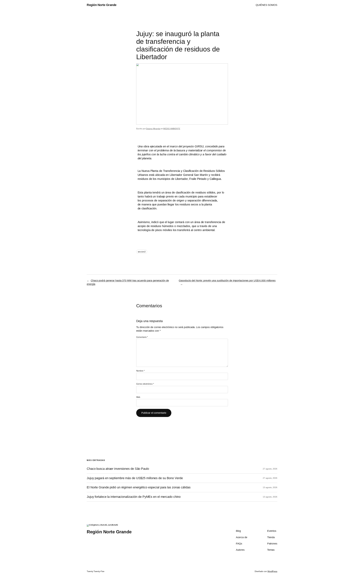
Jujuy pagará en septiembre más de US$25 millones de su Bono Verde (135, 478)
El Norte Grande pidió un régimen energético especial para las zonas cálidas (139, 487)
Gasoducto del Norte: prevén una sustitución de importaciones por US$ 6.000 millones (227, 280)
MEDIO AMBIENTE (171, 128)
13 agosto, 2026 (270, 487)
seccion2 (142, 252)
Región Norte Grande (101, 5)
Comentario (142, 337)
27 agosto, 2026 (270, 469)
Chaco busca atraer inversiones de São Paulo (118, 468)
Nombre (140, 371)
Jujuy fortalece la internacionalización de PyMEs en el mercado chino (134, 496)
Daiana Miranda (153, 128)
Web (138, 397)
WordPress (272, 571)
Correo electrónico (145, 384)
